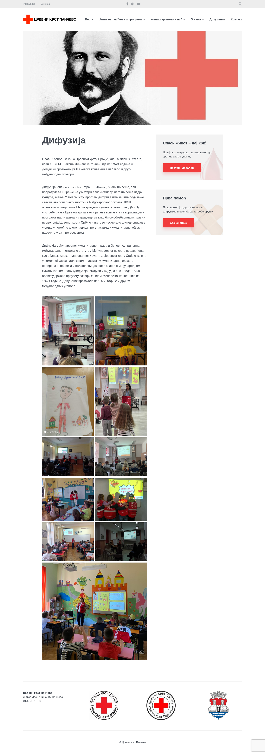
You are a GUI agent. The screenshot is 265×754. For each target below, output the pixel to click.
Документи (217, 19)
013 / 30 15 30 (32, 701)
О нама (196, 19)
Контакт (236, 19)
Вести (89, 19)
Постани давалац (182, 167)
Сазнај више (178, 223)
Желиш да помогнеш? (166, 19)
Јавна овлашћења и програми (120, 19)
